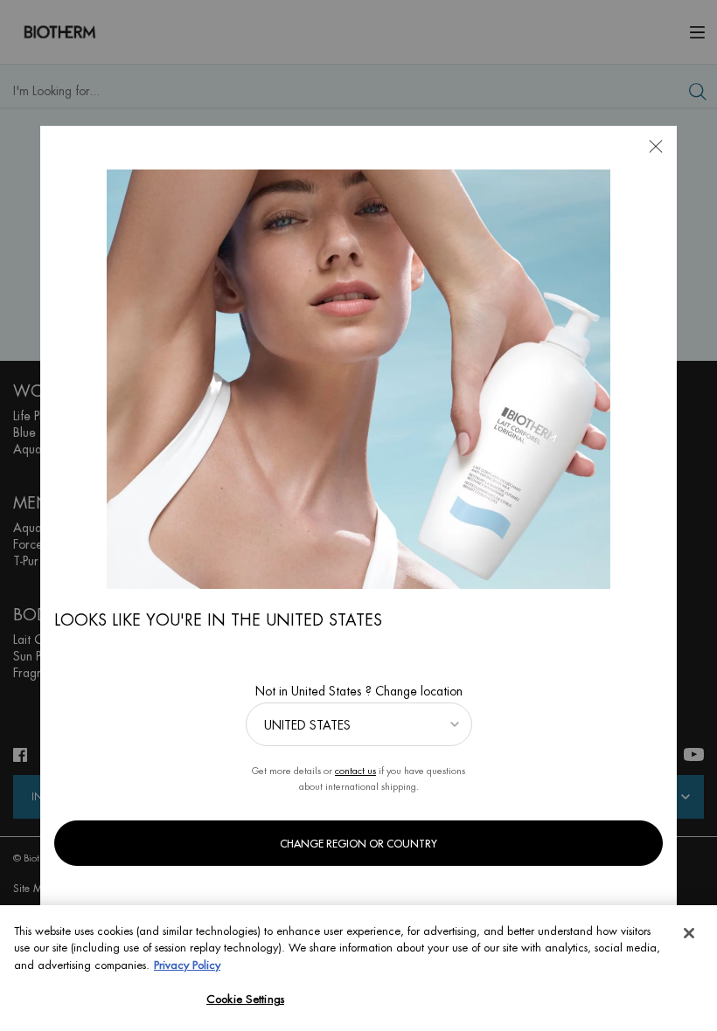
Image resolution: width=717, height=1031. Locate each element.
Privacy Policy (187, 965)
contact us (355, 771)
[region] (358, 968)
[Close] (689, 933)
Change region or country (358, 844)
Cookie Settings (245, 999)
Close (656, 147)
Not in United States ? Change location (359, 691)
